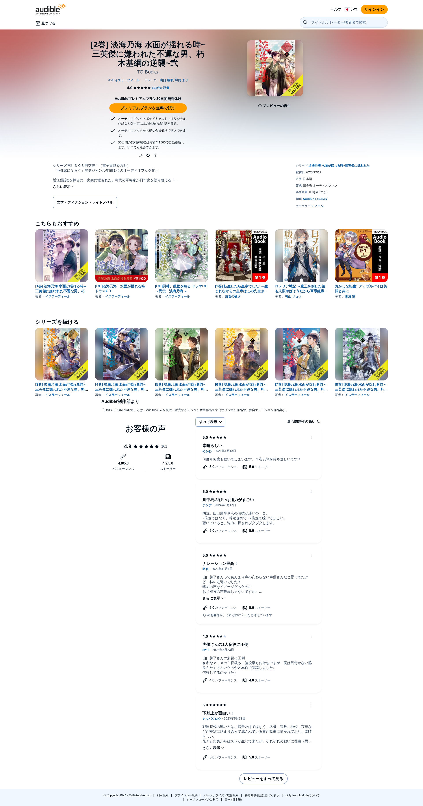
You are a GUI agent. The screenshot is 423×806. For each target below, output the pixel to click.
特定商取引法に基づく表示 (262, 795)
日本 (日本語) (233, 799)
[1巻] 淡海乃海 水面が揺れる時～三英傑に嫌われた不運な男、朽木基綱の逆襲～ (61, 291)
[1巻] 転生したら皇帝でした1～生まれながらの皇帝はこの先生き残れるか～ (241, 291)
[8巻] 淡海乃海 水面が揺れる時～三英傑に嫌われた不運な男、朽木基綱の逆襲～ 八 (361, 389)
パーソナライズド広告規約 (221, 795)
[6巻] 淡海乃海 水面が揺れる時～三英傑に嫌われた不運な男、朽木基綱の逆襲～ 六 (241, 389)
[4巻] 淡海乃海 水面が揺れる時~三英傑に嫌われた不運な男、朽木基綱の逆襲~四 (121, 389)
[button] (141, 156)
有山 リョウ (293, 296)
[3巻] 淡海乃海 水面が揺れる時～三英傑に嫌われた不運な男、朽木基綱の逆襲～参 (61, 389)
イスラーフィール (57, 296)
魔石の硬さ (233, 296)
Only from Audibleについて (303, 795)
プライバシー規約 (187, 795)
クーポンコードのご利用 (203, 799)
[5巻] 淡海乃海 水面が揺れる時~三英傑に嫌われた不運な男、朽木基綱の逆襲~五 (181, 389)
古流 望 (350, 296)
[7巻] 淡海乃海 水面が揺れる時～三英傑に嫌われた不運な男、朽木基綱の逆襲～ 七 (301, 389)
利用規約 (163, 795)
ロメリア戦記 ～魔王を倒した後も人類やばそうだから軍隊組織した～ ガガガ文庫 (301, 291)
